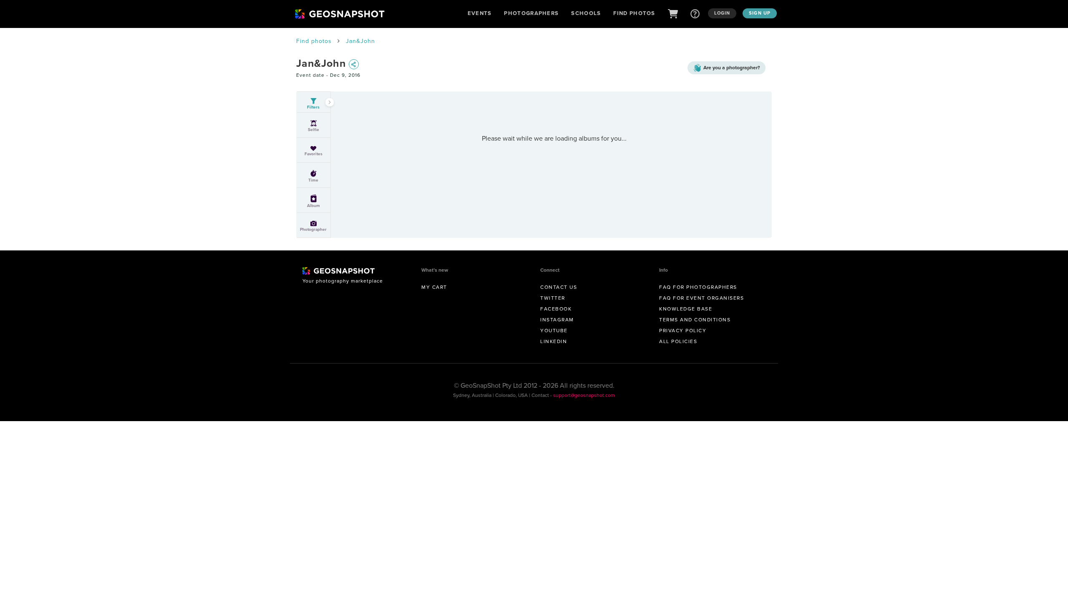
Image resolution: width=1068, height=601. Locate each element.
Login (722, 13)
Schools (586, 13)
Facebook (556, 308)
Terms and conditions (694, 319)
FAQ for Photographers (698, 286)
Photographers (531, 13)
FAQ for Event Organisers (701, 297)
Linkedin (553, 341)
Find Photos (634, 13)
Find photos (314, 41)
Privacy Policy (682, 330)
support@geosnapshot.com (584, 395)
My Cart (434, 286)
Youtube (554, 330)
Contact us (558, 286)
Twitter (552, 297)
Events (480, 13)
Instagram (557, 319)
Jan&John (360, 41)
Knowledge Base (685, 308)
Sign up (760, 13)
